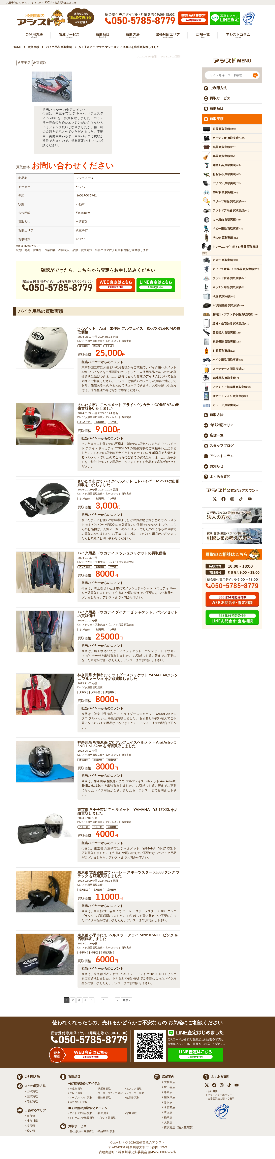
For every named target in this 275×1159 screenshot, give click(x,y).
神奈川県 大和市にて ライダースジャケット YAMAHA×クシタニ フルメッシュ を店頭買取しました (128, 677)
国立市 (96, 346)
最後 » (126, 1000)
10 (104, 1000)
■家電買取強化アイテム (84, 1083)
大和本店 (95, 692)
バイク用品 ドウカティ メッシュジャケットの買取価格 (122, 553)
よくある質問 (220, 476)
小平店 (108, 346)
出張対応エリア (222, 425)
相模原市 (97, 760)
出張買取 (83, 346)
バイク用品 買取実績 (91, 341)
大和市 (82, 692)
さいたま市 (84, 422)
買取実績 (216, 118)
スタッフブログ (222, 445)
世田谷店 (97, 890)
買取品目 (216, 108)
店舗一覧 (216, 435)
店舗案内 (168, 1076)
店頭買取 (109, 692)
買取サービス (220, 98)
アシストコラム (222, 456)
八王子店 (97, 827)
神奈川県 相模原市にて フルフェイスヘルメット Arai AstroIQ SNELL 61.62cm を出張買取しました (127, 744)
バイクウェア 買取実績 (92, 562)
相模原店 (112, 760)
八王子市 (83, 827)
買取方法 (216, 414)
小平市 (82, 952)
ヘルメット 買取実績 (120, 341)
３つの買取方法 (35, 1085)
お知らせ (216, 466)
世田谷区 (83, 890)
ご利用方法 (218, 88)
